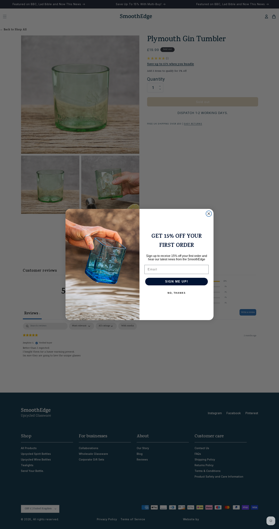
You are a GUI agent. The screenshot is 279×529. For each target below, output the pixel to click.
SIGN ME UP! (176, 281)
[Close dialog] (209, 213)
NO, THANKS (177, 293)
